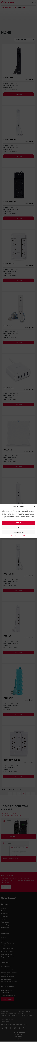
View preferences (18, 532)
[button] (34, 506)
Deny (18, 527)
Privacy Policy (22, 535)
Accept (18, 522)
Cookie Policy (14, 535)
